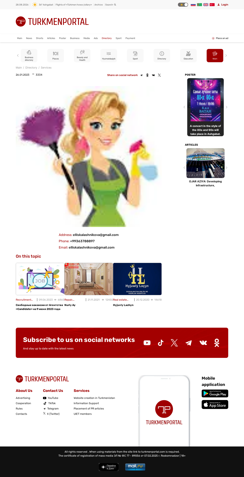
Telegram (53, 408)
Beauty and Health (56, 58)
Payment (130, 38)
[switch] (183, 5)
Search (109, 4)
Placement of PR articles (89, 408)
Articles (51, 38)
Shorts (39, 38)
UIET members (83, 413)
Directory (107, 38)
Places (29, 58)
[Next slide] (225, 55)
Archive (98, 4)
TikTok (52, 403)
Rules (19, 408)
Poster (62, 38)
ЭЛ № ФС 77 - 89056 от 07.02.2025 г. (137, 455)
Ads (96, 38)
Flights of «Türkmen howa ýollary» (74, 4)
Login (224, 4)
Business (75, 38)
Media (86, 38)
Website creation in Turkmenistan (94, 398)
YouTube (53, 398)
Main (19, 38)
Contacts (21, 413)
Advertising (23, 398)
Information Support (86, 403)
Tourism (215, 58)
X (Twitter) (53, 413)
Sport (119, 38)
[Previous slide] (18, 55)
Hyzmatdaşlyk (82, 58)
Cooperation (23, 403)
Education (162, 58)
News (29, 38)
